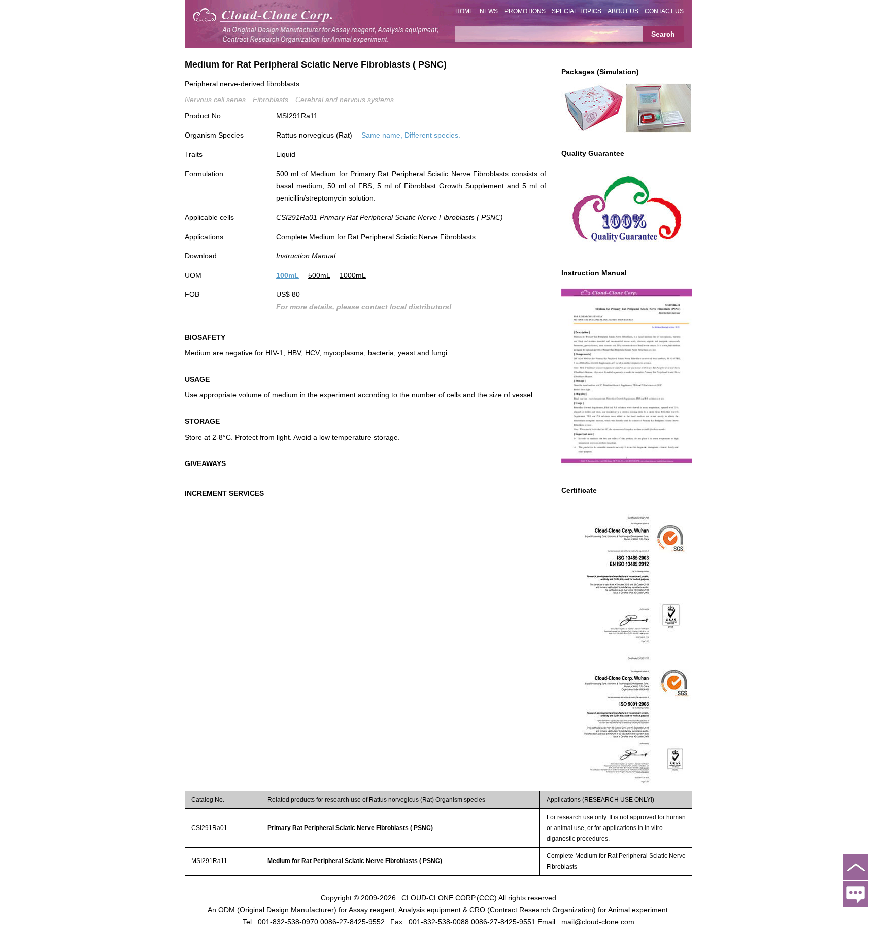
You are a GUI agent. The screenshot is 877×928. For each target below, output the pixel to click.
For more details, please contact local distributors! (364, 307)
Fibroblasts (270, 99)
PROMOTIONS (525, 11)
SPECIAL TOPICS (576, 11)
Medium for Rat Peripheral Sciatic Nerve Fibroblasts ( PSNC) (354, 861)
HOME (464, 11)
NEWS (489, 11)
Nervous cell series (215, 99)
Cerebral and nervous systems (344, 99)
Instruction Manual (305, 256)
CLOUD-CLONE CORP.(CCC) (449, 897)
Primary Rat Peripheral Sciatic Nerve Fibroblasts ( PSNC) (350, 828)
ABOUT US (623, 11)
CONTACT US (664, 11)
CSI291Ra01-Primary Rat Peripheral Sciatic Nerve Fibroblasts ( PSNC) (389, 217)
